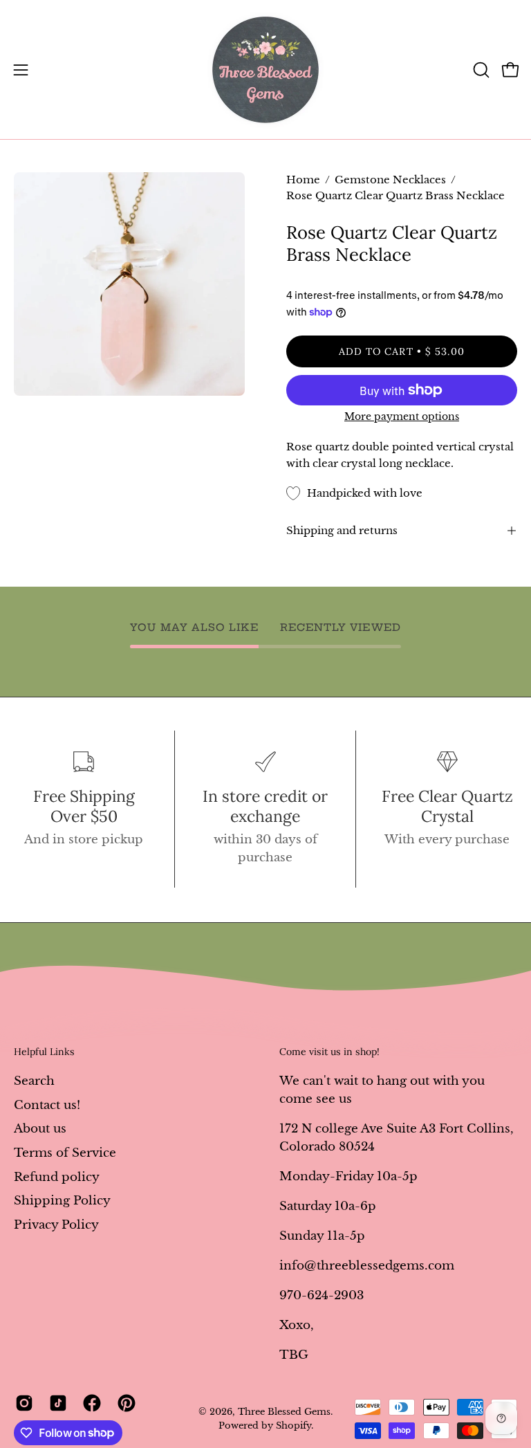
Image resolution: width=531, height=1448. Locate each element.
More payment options (401, 416)
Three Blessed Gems (284, 1411)
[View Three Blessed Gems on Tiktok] (56, 1403)
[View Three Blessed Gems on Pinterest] (124, 1403)
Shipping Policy (62, 1200)
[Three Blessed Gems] (265, 69)
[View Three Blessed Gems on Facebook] (89, 1403)
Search (34, 1081)
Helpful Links (44, 1052)
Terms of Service (65, 1152)
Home (303, 180)
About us (40, 1128)
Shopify (293, 1425)
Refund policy (57, 1176)
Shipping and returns (342, 530)
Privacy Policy (56, 1224)
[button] (480, 70)
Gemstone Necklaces (390, 180)
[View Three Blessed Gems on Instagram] (22, 1403)
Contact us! (47, 1104)
